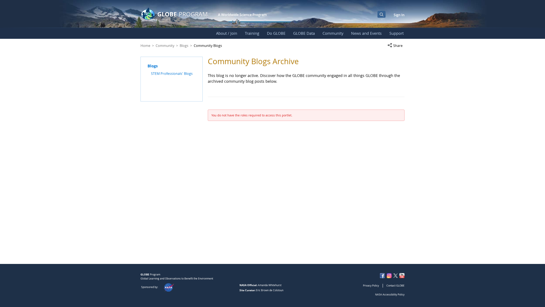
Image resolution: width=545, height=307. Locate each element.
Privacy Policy (371, 285)
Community (165, 45)
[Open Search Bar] (381, 14)
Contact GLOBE (395, 285)
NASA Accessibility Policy (389, 294)
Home (145, 45)
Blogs (184, 45)
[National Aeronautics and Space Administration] (169, 287)
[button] (395, 45)
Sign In (399, 15)
